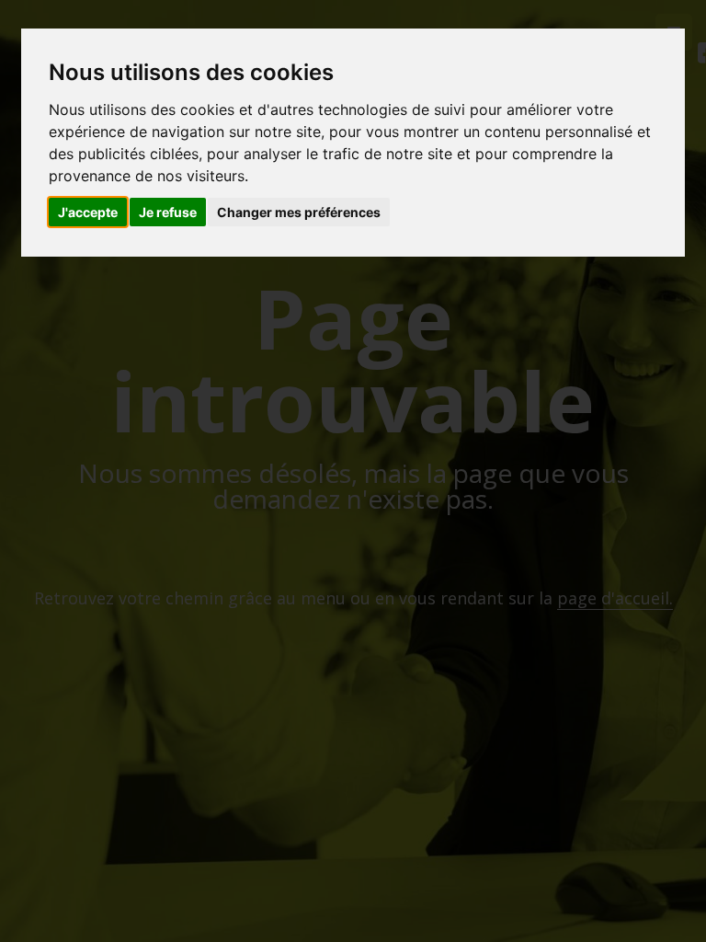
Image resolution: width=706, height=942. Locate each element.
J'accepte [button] (88, 212)
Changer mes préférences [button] (299, 212)
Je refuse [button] (168, 212)
